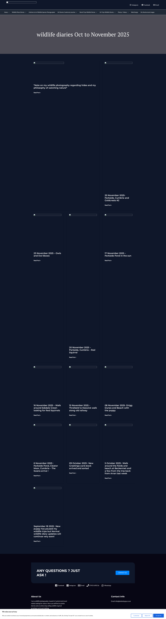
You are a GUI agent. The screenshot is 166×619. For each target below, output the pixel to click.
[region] (83, 614)
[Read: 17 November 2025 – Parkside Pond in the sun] (118, 232)
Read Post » (37, 93)
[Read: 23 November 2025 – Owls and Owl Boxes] (47, 232)
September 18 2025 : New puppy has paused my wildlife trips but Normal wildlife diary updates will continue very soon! (47, 531)
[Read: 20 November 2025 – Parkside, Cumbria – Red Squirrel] (83, 279)
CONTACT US (122, 573)
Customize (136, 615)
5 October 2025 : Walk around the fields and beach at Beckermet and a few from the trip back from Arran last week (118, 468)
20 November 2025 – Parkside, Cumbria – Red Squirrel (82, 350)
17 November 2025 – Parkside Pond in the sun (118, 254)
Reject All (147, 615)
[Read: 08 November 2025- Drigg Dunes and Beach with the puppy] (118, 384)
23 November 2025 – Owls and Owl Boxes (47, 254)
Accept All (158, 615)
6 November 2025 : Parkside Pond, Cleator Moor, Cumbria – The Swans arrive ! (46, 467)
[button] (8, 12)
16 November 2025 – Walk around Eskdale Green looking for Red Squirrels (47, 408)
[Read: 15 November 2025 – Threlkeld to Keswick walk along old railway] (83, 384)
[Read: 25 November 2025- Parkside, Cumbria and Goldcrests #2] (118, 127)
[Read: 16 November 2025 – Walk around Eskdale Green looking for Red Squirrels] (47, 384)
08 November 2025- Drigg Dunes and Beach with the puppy (118, 408)
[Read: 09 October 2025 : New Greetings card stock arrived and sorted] (83, 442)
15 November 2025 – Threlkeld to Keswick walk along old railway (83, 408)
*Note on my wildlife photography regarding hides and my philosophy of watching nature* (65, 86)
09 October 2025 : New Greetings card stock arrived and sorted (81, 466)
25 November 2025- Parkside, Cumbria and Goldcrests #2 (117, 198)
